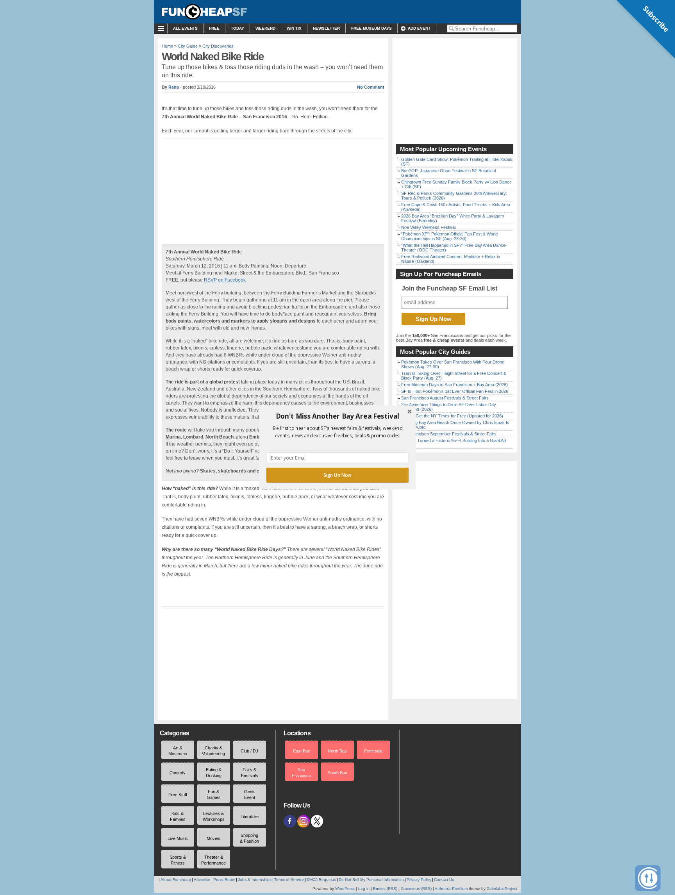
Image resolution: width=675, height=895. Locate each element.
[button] (337, 416)
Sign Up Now (337, 475)
